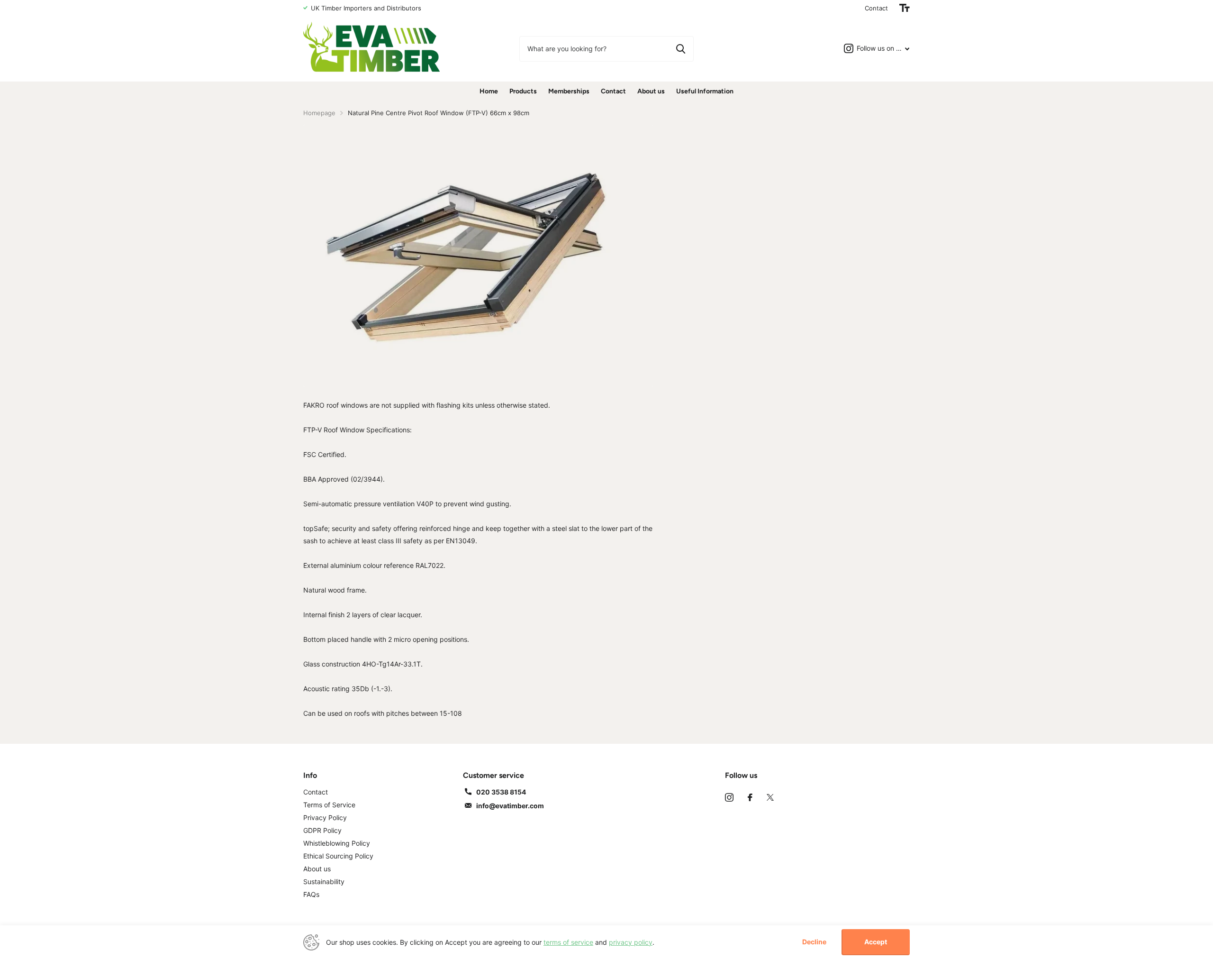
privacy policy (630, 942)
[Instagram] (729, 797)
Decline (814, 942)
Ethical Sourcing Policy (338, 856)
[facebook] (750, 797)
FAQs (311, 894)
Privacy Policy (325, 817)
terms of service (568, 942)
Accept (875, 942)
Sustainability (323, 881)
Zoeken (681, 49)
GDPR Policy (322, 830)
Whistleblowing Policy (336, 843)
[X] (770, 797)
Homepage (319, 113)
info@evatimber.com (510, 806)
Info (310, 775)
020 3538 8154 (501, 792)
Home (489, 91)
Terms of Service (329, 805)
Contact (876, 8)
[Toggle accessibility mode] (904, 8)
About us (651, 91)
